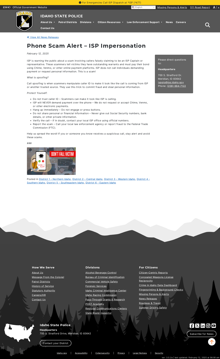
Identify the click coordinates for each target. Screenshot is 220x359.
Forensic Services (96, 286)
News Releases (148, 298)
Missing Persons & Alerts (154, 294)
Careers (181, 22)
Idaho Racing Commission (101, 295)
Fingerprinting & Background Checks (161, 289)
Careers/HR (39, 295)
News (169, 22)
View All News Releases (44, 37)
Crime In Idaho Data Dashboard (158, 285)
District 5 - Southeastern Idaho (65, 182)
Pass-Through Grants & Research (105, 299)
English (138, 7)
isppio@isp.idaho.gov (171, 82)
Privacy (121, 353)
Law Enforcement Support (143, 22)
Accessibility (81, 353)
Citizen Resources (109, 22)
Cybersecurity (102, 353)
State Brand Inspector (98, 312)
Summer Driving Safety (153, 307)
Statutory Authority (43, 290)
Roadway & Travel (150, 303)
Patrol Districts (68, 22)
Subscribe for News (201, 333)
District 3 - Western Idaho (119, 179)
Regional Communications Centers (106, 308)
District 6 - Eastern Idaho (101, 182)
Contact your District (55, 343)
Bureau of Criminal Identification (105, 277)
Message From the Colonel (48, 277)
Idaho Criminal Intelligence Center (105, 290)
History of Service (43, 286)
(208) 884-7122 (176, 85)
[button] (212, 342)
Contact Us (47, 28)
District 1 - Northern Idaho (55, 179)
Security (159, 353)
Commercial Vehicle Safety (101, 281)
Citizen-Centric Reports (153, 272)
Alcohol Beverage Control (100, 272)
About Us (46, 22)
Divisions (85, 22)
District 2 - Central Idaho (87, 179)
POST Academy (94, 304)
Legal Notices (140, 353)
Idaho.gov (62, 353)
